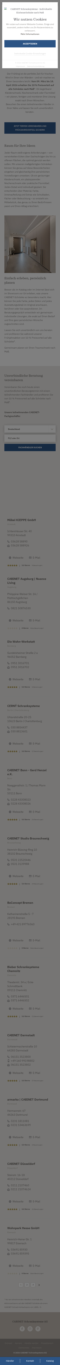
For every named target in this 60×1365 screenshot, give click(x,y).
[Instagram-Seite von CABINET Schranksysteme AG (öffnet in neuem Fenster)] (30, 1328)
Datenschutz (23, 1348)
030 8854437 (19, 727)
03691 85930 (19, 1249)
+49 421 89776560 (23, 924)
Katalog (50, 1360)
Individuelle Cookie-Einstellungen (30, 53)
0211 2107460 (20, 1185)
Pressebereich (47, 1343)
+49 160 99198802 (23, 1060)
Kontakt (30, 1360)
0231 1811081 (20, 1121)
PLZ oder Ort (14, 438)
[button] (31, 477)
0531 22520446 (21, 860)
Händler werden (31, 1343)
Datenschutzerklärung (35, 66)
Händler (10, 1360)
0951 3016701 (20, 663)
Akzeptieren (30, 43)
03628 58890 (19, 541)
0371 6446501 (20, 996)
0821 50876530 (21, 608)
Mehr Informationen (30, 34)
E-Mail (36, 557)
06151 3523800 (21, 1056)
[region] (30, 480)
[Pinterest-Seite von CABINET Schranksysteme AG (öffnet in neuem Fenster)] (37, 1328)
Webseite (17, 557)
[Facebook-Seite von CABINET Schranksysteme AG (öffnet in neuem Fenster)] (22, 1328)
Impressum (20, 66)
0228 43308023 (21, 799)
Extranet (8, 1343)
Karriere (18, 1343)
